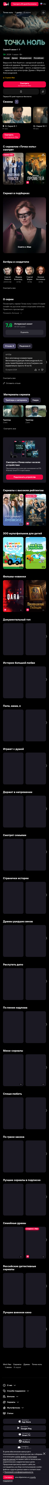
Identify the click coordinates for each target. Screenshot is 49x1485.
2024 (9, 54)
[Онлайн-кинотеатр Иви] (6, 4)
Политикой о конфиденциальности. (18, 1472)
